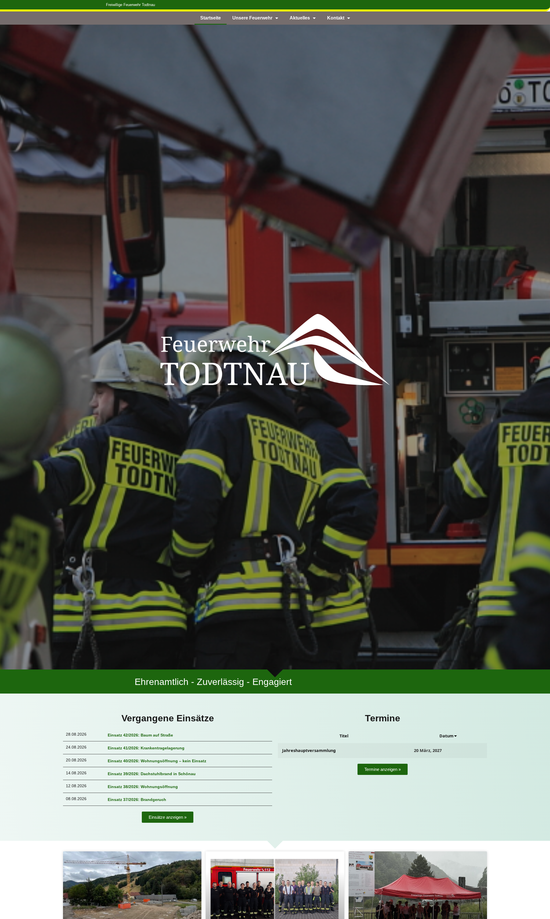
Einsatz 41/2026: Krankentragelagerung (146, 748)
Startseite (210, 17)
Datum (446, 736)
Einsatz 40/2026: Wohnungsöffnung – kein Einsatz (157, 761)
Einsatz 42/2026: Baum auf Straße (140, 735)
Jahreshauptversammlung (309, 750)
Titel (343, 736)
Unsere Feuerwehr (252, 17)
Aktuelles (300, 17)
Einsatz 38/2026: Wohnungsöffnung (143, 786)
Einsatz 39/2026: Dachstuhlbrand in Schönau (152, 773)
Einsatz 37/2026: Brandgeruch (137, 799)
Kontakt (335, 17)
